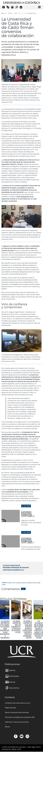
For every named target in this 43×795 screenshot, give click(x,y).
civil (14, 582)
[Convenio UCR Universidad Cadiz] (21, 216)
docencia (24, 582)
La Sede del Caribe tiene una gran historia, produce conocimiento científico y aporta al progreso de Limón (28, 629)
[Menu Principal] (39, 7)
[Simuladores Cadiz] (21, 340)
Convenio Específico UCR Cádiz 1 (27, 540)
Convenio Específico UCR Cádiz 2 (28, 513)
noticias (10, 13)
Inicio (4, 13)
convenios (18, 582)
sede (38, 582)
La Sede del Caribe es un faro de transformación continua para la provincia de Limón (18, 626)
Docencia (16, 370)
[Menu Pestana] (21, 7)
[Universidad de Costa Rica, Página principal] (21, 2)
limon (35, 582)
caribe (4, 584)
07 (19, 13)
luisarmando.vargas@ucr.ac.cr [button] (13, 570)
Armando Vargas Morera (11, 565)
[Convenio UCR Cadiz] (21, 70)
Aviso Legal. (31, 747)
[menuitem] (10, 670)
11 (22, 13)
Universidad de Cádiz (33, 109)
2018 (15, 13)
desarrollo (30, 582)
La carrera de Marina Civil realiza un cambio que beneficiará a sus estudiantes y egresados (5, 629)
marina (10, 582)
